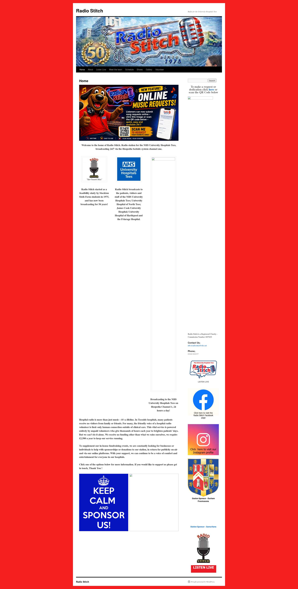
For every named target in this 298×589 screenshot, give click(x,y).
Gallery (149, 69)
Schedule (129, 69)
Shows (140, 69)
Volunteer (159, 69)
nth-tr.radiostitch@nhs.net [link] (197, 345)
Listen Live (101, 69)
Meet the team (115, 69)
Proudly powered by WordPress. (203, 581)
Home (82, 69)
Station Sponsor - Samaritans (203, 526)
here (211, 89)
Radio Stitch (89, 10)
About (90, 69)
